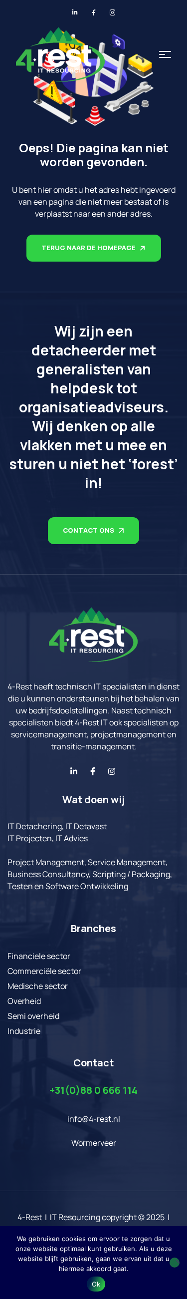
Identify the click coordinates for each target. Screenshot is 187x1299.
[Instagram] (112, 771)
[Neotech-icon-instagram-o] (113, 12)
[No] (175, 1263)
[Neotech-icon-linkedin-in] (75, 12)
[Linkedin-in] (74, 771)
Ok (96, 1284)
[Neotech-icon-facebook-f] (94, 12)
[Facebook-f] (93, 771)
